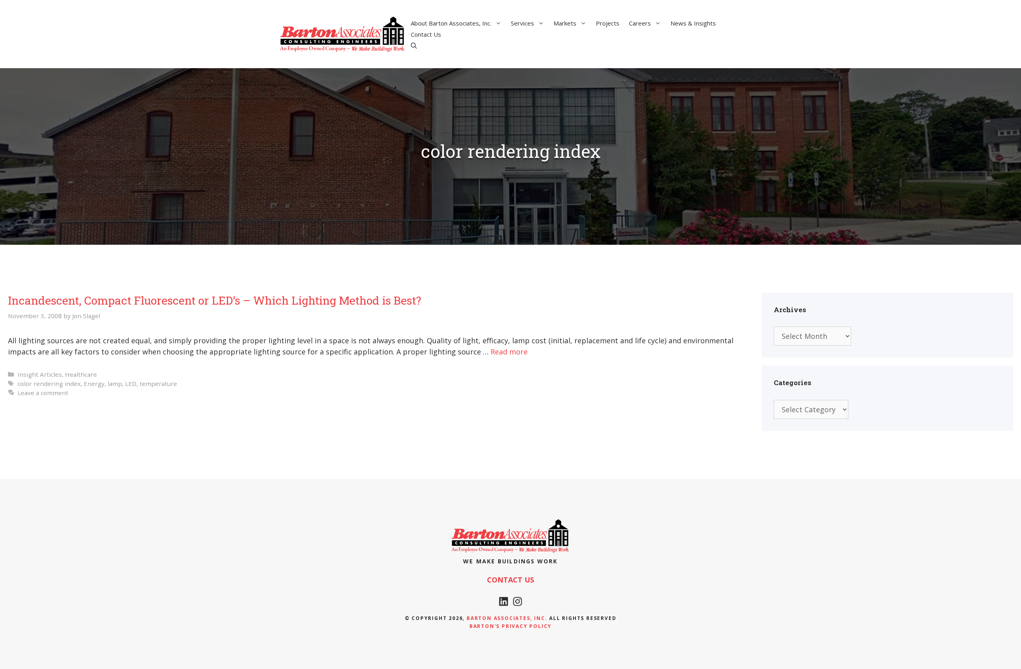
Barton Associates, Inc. (507, 618)
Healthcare (81, 374)
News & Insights (693, 23)
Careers (640, 23)
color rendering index (49, 384)
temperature (158, 384)
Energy (94, 384)
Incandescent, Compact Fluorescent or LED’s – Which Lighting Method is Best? (214, 300)
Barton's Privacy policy (510, 626)
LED (130, 384)
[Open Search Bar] (414, 45)
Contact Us (426, 34)
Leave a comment (43, 393)
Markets (565, 23)
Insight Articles (40, 374)
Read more (509, 351)
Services (522, 23)
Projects (607, 23)
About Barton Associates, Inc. (451, 23)
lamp (115, 384)
